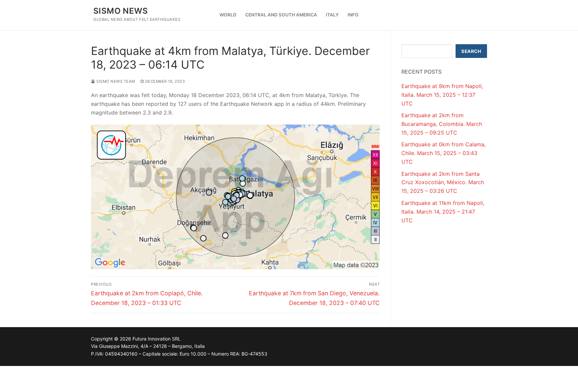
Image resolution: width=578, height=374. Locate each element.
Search (471, 51)
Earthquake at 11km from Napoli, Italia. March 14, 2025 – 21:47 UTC (442, 212)
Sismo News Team (115, 81)
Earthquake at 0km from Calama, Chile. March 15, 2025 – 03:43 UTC (443, 153)
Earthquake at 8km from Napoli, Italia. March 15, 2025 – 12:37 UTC (442, 95)
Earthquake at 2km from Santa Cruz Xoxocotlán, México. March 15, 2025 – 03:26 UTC (442, 182)
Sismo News (120, 11)
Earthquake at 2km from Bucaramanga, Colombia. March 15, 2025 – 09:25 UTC (441, 124)
